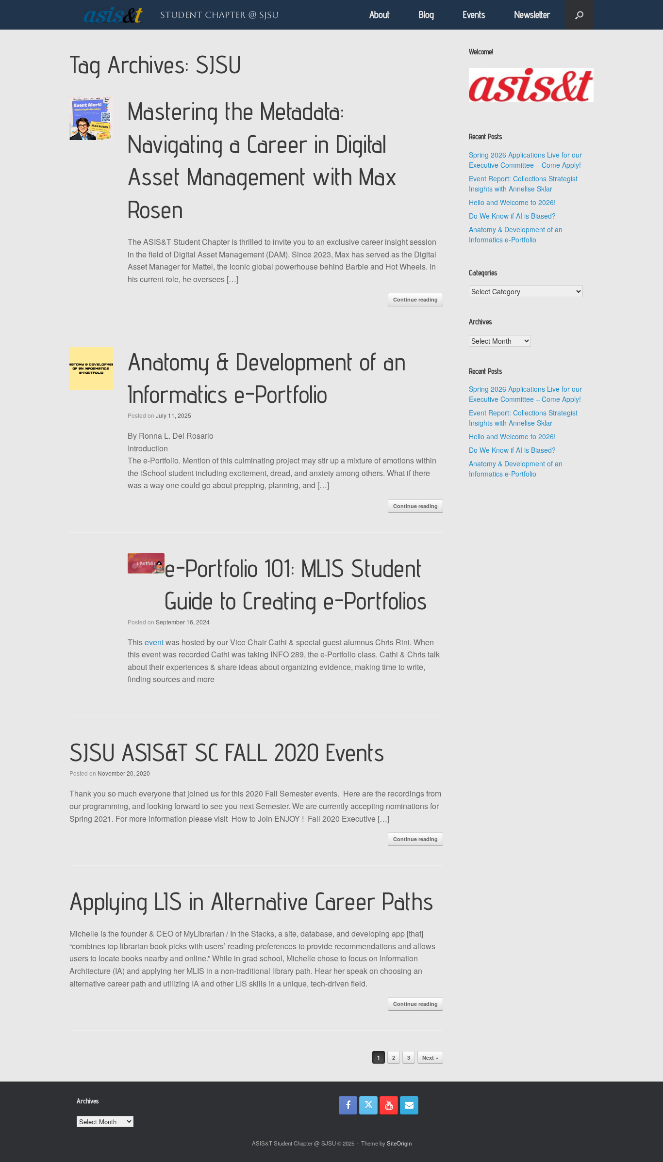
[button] (579, 15)
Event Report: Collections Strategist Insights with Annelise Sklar (523, 183)
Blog (426, 14)
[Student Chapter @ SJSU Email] (409, 1105)
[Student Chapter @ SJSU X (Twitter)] (368, 1105)
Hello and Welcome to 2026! (512, 202)
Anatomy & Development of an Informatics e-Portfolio (516, 234)
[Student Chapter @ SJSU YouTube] (389, 1105)
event (154, 642)
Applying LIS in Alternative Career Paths (251, 901)
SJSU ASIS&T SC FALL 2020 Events (226, 752)
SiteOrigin (399, 1143)
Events (474, 14)
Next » (430, 1057)
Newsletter (532, 14)
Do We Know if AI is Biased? (512, 216)
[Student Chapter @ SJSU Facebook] (348, 1105)
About (379, 14)
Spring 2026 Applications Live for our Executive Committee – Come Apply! (525, 160)
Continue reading (415, 299)
